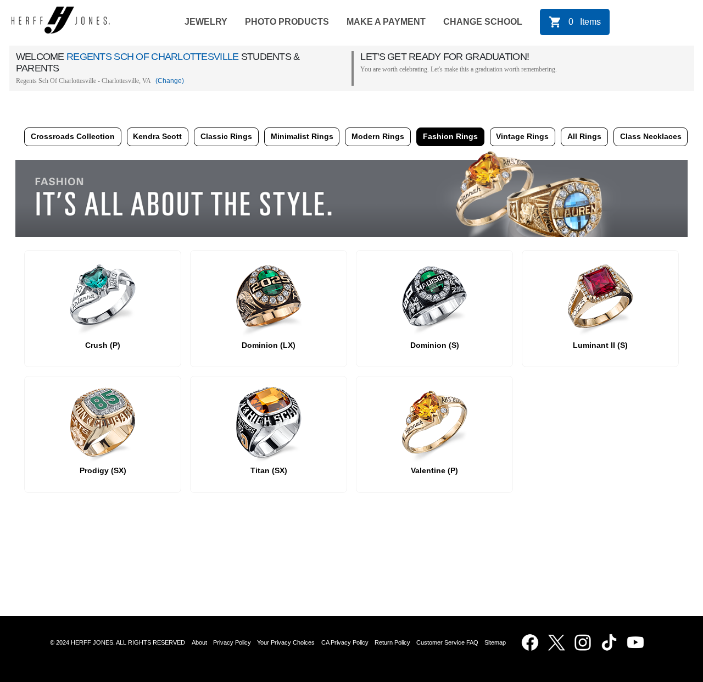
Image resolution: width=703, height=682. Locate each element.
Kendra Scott (157, 136)
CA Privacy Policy (345, 642)
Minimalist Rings (302, 136)
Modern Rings (378, 136)
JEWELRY (206, 21)
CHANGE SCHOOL (482, 21)
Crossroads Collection (73, 136)
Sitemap (496, 642)
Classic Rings (226, 136)
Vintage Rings (522, 136)
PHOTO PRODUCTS (287, 21)
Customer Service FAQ (447, 642)
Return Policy (392, 642)
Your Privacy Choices (286, 642)
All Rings (584, 136)
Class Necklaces (651, 136)
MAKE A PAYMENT (386, 21)
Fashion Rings (450, 136)
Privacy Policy (232, 642)
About (199, 642)
